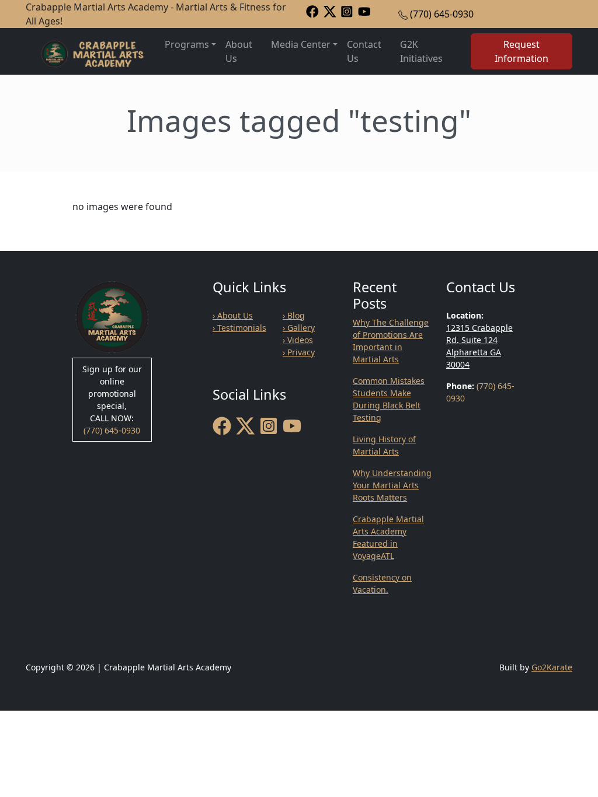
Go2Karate (551, 667)
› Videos (298, 339)
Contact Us (364, 51)
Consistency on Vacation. (382, 583)
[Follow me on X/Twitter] (330, 10)
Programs (187, 44)
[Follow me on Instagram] (346, 10)
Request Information (521, 51)
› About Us (233, 315)
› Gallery (299, 327)
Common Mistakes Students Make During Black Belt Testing (389, 399)
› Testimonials (239, 327)
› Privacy (299, 352)
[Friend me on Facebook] (312, 10)
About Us (238, 51)
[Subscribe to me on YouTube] (364, 10)
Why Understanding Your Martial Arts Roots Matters (392, 485)
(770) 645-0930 (442, 14)
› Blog (294, 315)
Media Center (301, 44)
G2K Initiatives (421, 51)
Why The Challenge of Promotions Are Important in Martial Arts (391, 341)
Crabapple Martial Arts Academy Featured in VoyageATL (388, 537)
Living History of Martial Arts (384, 445)
